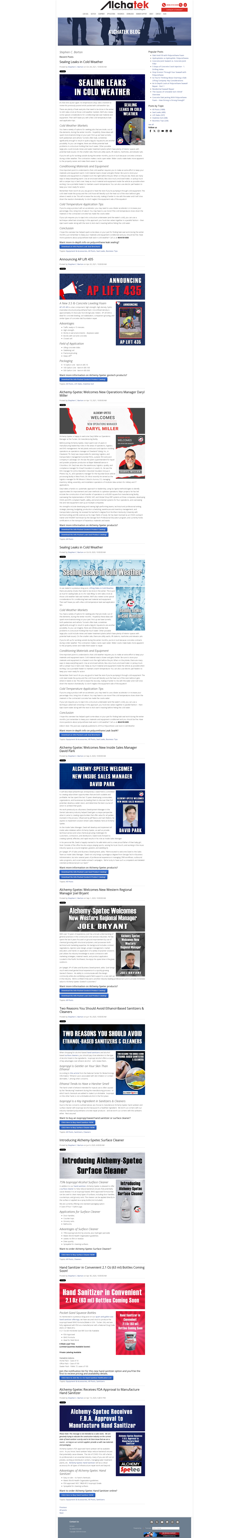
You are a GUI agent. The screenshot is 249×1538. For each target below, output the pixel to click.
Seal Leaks (100, 251)
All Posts (91, 251)
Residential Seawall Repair (163, 89)
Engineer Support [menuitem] (141, 14)
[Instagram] (172, 1522)
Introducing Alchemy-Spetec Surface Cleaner (92, 1140)
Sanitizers (78, 1132)
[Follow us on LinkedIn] (167, 131)
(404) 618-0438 (172, 5)
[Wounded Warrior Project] (161, 1534)
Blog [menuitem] (164, 14)
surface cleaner (67, 1189)
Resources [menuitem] (121, 14)
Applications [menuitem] (111, 14)
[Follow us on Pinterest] (171, 131)
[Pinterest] (177, 1522)
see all (151, 124)
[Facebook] (152, 1522)
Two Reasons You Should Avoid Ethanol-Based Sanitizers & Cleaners (102, 1010)
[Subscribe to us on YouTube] (163, 131)
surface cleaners (72, 1055)
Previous (63, 1507)
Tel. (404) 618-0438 (75, 1529)
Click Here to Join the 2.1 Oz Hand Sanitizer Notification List (86, 1378)
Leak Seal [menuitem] (85, 14)
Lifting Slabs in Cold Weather (101, 588)
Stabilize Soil (88, 384)
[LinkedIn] (167, 1522)
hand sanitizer (80, 1186)
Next (62, 1513)
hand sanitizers (93, 1052)
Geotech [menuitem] (93, 14)
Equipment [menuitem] (101, 14)
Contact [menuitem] (158, 14)
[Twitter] (157, 1522)
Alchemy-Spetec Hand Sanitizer (82, 1463)
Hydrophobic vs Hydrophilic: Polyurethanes (170, 58)
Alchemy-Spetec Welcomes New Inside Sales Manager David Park (98, 749)
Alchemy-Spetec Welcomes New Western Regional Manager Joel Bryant (96, 891)
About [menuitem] (151, 14)
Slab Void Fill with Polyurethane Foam (168, 55)
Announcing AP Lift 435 (76, 259)
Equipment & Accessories (76, 251)
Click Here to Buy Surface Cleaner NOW (78, 1128)
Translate (148, 1528)
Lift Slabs (78, 384)
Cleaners (87, 1132)
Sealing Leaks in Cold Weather (81, 62)
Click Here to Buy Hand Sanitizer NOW (77, 1122)
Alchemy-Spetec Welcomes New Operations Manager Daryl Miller (102, 394)
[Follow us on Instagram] (158, 131)
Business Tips (112, 251)
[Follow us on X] (154, 131)
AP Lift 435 (64, 307)
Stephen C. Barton (75, 67)
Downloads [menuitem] (130, 14)
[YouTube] (162, 1522)
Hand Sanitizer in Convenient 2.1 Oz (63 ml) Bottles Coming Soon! (102, 1269)
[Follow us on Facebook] (150, 131)
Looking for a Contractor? (174, 10)
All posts (63, 1510)
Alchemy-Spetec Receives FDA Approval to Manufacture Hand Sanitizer (99, 1391)
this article (74, 1073)
